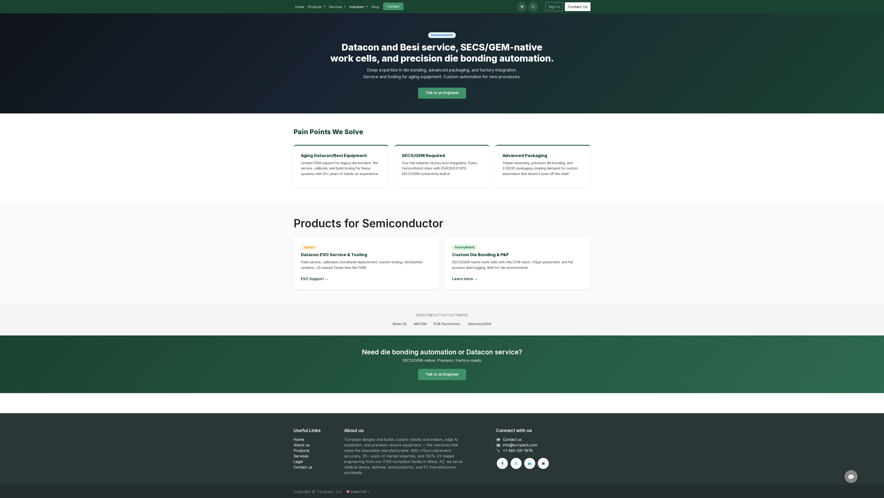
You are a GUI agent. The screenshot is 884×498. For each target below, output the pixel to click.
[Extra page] (543, 463)
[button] (533, 7)
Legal (298, 461)
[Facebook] (502, 463)
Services (301, 456)
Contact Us (577, 6)
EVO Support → (315, 278)
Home (299, 439)
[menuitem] (300, 7)
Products (301, 450)
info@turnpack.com (520, 445)
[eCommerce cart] (521, 7)
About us (302, 445)
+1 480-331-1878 (518, 450)
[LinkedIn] (529, 463)
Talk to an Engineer (442, 93)
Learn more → (465, 278)
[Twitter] (516, 463)
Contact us (303, 467)
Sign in (554, 6)
